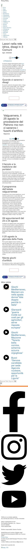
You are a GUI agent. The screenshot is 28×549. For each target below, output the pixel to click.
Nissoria (5, 26)
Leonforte (5, 23)
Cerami (5, 20)
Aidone (5, 10)
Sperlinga (5, 32)
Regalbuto (5, 30)
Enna (4, 7)
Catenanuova (6, 17)
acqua (22, 63)
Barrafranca (6, 13)
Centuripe (5, 18)
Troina (4, 34)
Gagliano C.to (6, 21)
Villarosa (5, 37)
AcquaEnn (22, 70)
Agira (4, 9)
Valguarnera (6, 35)
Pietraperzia (6, 29)
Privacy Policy (5, 1)
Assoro (5, 12)
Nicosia (5, 24)
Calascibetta (6, 15)
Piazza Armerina (7, 27)
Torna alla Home (14, 98)
